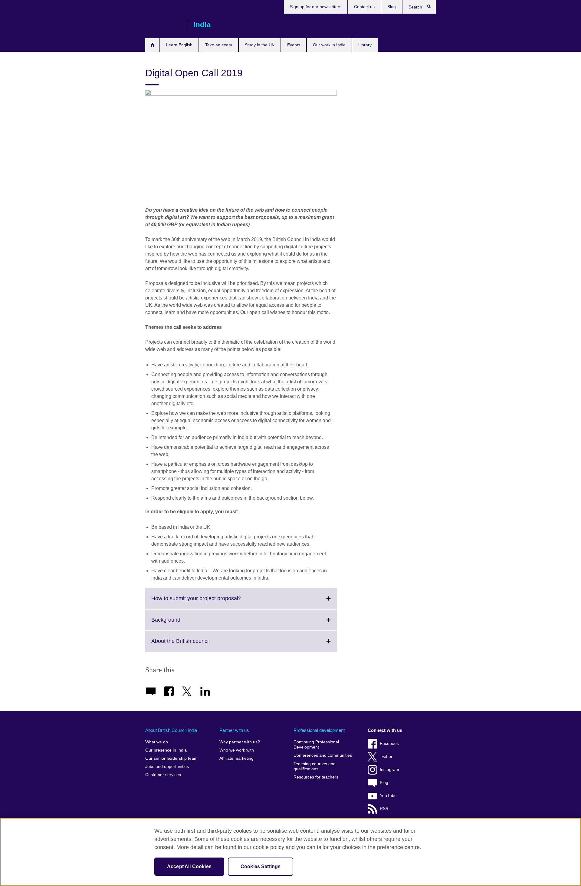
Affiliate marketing (236, 758)
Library (365, 44)
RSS (384, 808)
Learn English (179, 44)
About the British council (193, 645)
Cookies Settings (261, 866)
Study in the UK (259, 44)
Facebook (389, 743)
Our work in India (329, 44)
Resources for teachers (316, 777)
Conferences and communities (323, 755)
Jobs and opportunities (167, 766)
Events (293, 44)
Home (152, 45)
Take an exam (218, 44)
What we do (156, 742)
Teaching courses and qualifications (315, 767)
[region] (290, 852)
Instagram (389, 769)
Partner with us (234, 730)
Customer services (163, 774)
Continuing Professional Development (316, 745)
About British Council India (171, 730)
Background (179, 623)
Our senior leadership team (171, 758)
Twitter (386, 756)
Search (432, 8)
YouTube (388, 795)
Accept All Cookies (189, 866)
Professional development (319, 730)
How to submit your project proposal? (209, 602)
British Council (163, 25)
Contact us (364, 6)
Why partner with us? (239, 742)
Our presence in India (166, 750)
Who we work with (236, 750)
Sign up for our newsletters (315, 6)
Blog (391, 6)
